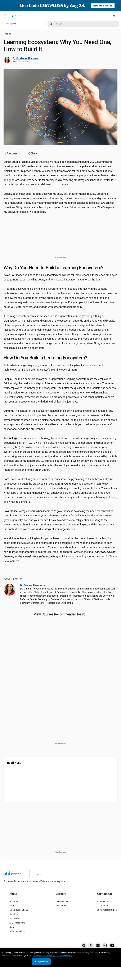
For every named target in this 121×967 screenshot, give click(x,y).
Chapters (13, 914)
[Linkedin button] (98, 945)
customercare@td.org (107, 910)
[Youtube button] (112, 945)
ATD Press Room (17, 923)
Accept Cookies (41, 961)
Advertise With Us (17, 931)
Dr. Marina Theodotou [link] (27, 58)
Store (11, 927)
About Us (13, 901)
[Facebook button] (84, 945)
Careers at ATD (62, 901)
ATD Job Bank (62, 905)
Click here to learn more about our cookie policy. (52, 955)
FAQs (11, 905)
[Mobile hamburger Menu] (5, 16)
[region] (60, 957)
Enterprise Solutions (18, 910)
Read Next (14, 762)
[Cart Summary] (115, 16)
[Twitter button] (91, 945)
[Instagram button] (105, 945)
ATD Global (14, 918)
